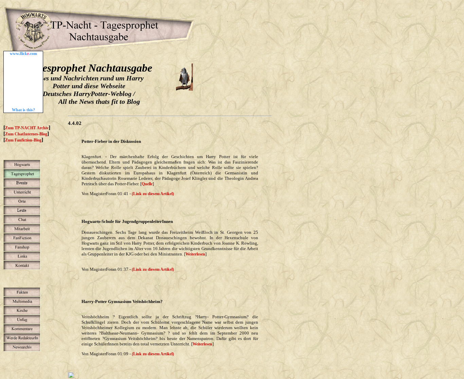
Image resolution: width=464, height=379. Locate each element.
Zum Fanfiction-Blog (23, 140)
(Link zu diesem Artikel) (153, 193)
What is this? (23, 110)
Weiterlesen (195, 254)
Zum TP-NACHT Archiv (27, 128)
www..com (23, 53)
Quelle (147, 184)
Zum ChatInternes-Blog (26, 134)
